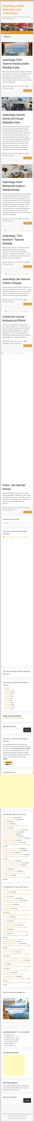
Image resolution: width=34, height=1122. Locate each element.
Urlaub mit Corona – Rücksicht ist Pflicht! (14, 318)
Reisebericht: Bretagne (9, 819)
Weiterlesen (27, 90)
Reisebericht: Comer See (10, 871)
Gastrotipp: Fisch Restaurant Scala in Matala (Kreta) (13, 185)
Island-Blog (7, 698)
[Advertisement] (17, 791)
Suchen (27, 730)
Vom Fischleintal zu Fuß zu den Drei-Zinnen (15, 978)
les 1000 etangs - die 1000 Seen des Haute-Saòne (17, 966)
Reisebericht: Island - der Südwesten (13, 838)
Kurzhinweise (18, 343)
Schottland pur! (8, 706)
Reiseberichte (11, 509)
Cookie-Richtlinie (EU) (9, 834)
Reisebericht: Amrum (8, 860)
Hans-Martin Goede (9, 86)
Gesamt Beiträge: (9, 1043)
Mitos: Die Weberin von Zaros (11, 943)
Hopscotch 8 (7, 696)
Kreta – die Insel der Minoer (14, 487)
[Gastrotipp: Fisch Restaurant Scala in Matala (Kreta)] (17, 171)
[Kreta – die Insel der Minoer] (17, 416)
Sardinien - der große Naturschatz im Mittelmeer (16, 954)
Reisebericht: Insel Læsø (10, 836)
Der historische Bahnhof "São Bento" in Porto (15, 945)
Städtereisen (7, 708)
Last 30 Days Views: (9, 1037)
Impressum (6, 823)
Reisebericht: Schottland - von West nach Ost (15, 877)
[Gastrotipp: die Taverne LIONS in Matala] (17, 274)
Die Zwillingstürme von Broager (11, 900)
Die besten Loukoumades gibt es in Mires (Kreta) (16, 910)
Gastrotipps (5, 88)
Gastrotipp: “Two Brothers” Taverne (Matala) (13, 239)
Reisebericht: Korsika (9, 840)
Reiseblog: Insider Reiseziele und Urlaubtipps (14, 9)
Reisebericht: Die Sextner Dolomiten (13, 854)
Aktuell (5, 821)
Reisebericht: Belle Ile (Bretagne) (12, 830)
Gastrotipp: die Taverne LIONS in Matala (16, 281)
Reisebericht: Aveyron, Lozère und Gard (14, 856)
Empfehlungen (8, 692)
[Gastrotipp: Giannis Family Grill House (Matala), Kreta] (17, 104)
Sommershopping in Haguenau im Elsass (14, 935)
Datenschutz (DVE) (8, 817)
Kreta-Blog (10, 88)
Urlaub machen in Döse (9, 898)
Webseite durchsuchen (10, 1097)
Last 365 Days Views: (10, 1039)
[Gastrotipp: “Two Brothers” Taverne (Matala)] (17, 231)
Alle (28, 86)
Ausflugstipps (5, 343)
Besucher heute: (8, 1035)
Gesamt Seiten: (8, 1045)
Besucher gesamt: (9, 1041)
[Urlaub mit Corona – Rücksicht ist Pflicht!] (17, 311)
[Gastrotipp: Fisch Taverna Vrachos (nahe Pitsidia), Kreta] (17, 49)
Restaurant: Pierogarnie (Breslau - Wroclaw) (15, 844)
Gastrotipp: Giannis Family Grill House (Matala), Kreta (13, 118)
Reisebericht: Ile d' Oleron (10, 832)
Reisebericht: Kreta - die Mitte (11, 848)
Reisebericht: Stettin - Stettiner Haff (12, 863)
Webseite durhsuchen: (9, 726)
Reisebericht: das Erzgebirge (11, 842)
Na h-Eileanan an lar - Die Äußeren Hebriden (15, 982)
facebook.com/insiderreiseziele (13, 718)
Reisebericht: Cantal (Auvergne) (12, 850)
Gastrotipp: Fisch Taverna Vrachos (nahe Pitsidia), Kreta (15, 63)
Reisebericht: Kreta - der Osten (11, 865)
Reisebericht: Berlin (8, 852)
